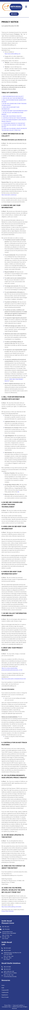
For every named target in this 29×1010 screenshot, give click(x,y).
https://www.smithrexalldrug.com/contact (11, 906)
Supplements (5, 994)
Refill (3, 987)
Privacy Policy (7, 1005)
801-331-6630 (7, 948)
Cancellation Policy (6, 1006)
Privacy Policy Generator (8, 911)
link (18, 491)
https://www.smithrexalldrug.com (12, 53)
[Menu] (26, 6)
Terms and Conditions (18, 1005)
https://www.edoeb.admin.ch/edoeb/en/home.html (14, 678)
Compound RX (5, 990)
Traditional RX (5, 992)
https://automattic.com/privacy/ (9, 194)
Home (3, 985)
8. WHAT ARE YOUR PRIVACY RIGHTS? (12, 116)
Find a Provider (5, 997)
